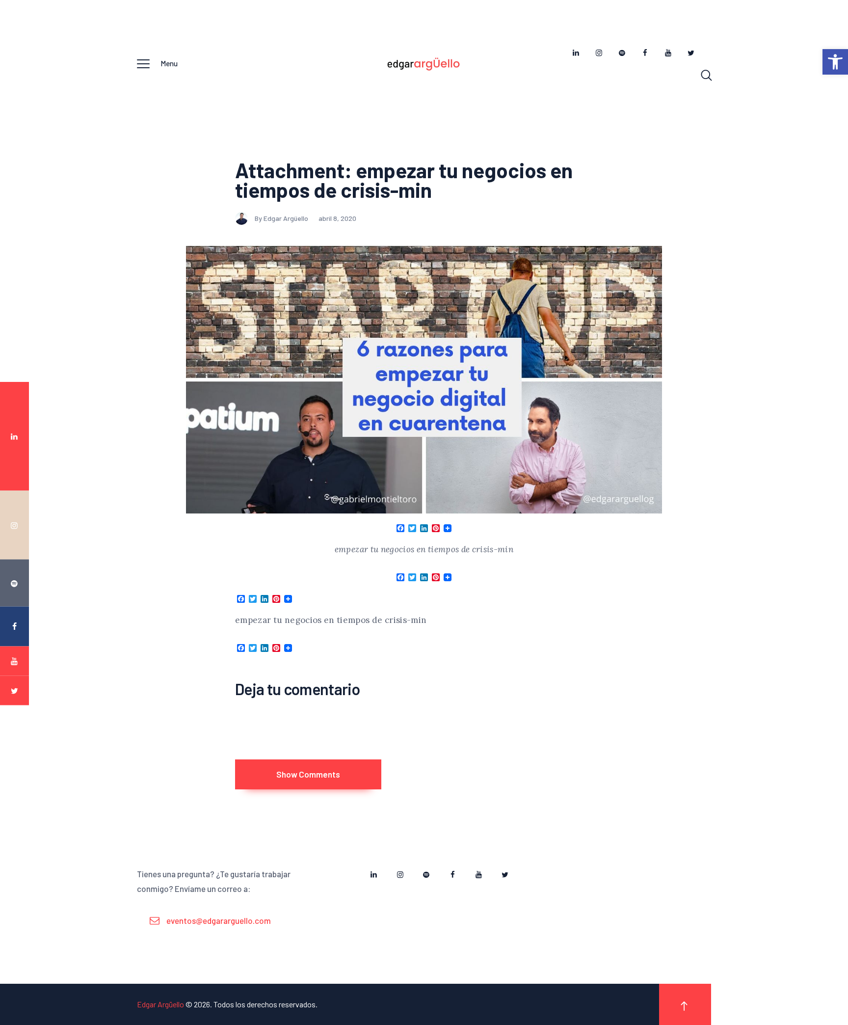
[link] (835, 62)
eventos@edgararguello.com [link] (218, 920)
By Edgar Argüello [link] (282, 218)
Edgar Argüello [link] (160, 1004)
